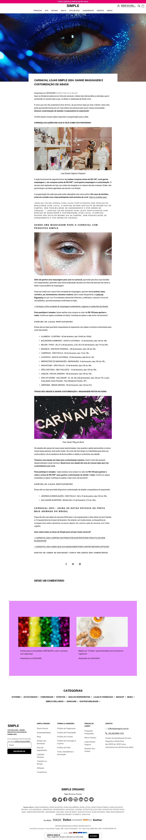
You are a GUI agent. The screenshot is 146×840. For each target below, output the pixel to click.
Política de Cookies (65, 737)
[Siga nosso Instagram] (75, 800)
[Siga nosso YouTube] (86, 800)
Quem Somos (42, 728)
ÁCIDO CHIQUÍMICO (41, 807)
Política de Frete (63, 747)
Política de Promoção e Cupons (66, 742)
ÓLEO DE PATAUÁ (84, 812)
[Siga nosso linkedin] (81, 800)
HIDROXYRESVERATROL (36, 812)
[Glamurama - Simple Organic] (77, 820)
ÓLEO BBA (60, 812)
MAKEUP (121, 697)
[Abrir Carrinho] (143, 6)
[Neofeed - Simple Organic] (87, 820)
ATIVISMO (17, 697)
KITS (46, 11)
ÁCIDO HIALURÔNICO (71, 807)
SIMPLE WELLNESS (55, 701)
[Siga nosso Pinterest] (70, 800)
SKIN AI (63, 11)
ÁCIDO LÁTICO (85, 807)
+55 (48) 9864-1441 (116, 733)
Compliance (42, 772)
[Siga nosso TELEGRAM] (91, 800)
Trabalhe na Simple (42, 762)
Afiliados (40, 768)
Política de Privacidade (66, 732)
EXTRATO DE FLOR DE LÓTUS (113, 809)
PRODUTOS (38, 10)
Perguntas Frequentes (89, 732)
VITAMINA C (76, 814)
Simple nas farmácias (41, 742)
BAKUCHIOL (70, 809)
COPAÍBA (78, 809)
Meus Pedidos (90, 738)
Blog (39, 737)
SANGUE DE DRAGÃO (64, 814)
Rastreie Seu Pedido (90, 749)
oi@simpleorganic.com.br (118, 728)
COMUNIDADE (47, 697)
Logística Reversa (40, 755)
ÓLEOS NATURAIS (98, 812)
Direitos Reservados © (73, 826)
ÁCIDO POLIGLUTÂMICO (99, 807)
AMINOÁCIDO (47, 809)
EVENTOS (61, 697)
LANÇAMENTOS (88, 11)
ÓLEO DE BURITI (71, 812)
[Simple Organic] (73, 6)
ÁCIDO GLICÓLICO (56, 807)
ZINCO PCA (86, 814)
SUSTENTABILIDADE (90, 701)
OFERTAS (100, 11)
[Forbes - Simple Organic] (67, 820)
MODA (130, 697)
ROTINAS (54, 10)
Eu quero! (93, 836)
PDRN (108, 812)
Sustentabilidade (44, 732)
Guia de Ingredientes (42, 748)
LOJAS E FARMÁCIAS (104, 697)
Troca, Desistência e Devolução (65, 753)
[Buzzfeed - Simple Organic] (97, 820)
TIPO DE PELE (74, 11)
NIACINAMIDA (50, 812)
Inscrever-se (19, 751)
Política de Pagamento (66, 728)
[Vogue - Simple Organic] (57, 820)
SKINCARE (72, 701)
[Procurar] (139, 6)
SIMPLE (109, 10)
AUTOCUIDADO (31, 697)
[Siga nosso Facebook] (65, 800)
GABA (24, 812)
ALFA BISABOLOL (35, 809)
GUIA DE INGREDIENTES (80, 697)
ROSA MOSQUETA (117, 812)
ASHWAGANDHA (59, 809)
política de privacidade (22, 741)
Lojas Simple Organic (90, 743)
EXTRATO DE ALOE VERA (92, 809)
